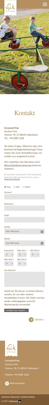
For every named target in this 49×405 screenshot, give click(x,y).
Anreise (7, 227)
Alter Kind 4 (21, 259)
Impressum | (6, 397)
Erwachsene (9, 251)
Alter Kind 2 (34, 251)
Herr (18, 187)
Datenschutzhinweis (12, 179)
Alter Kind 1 (22, 251)
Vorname (8, 192)
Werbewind (14, 401)
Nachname (8, 204)
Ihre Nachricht (9, 270)
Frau (9, 187)
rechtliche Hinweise (28, 397)
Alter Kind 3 (8, 259)
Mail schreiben (17, 383)
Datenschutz (15, 397)
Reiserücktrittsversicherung (18, 165)
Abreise (7, 239)
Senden (39, 319)
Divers (27, 187)
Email (6, 215)
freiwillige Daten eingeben (15, 310)
